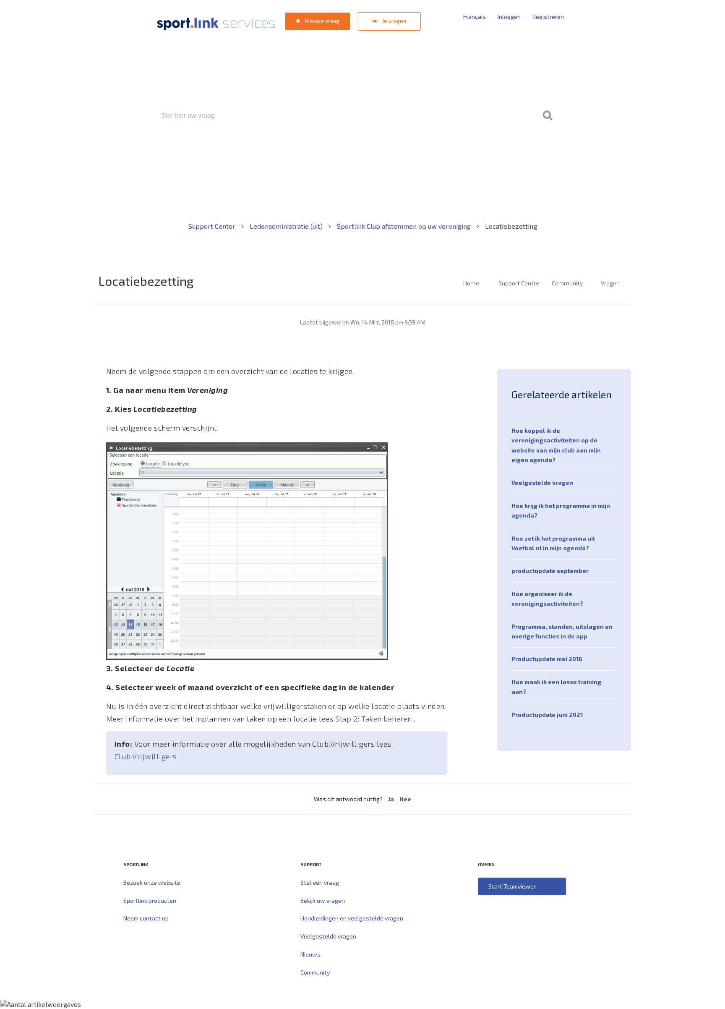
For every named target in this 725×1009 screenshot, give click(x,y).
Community (567, 283)
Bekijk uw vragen (322, 900)
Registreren (548, 16)
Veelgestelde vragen (542, 482)
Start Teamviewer (512, 886)
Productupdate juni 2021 (547, 714)
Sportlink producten (149, 900)
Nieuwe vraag (321, 21)
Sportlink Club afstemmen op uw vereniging (404, 226)
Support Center (212, 226)
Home (471, 283)
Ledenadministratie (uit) (287, 226)
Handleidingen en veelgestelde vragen (351, 918)
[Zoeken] (547, 116)
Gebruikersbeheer (463, 152)
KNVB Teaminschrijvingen (344, 152)
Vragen (610, 283)
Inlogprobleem (409, 152)
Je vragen (393, 21)
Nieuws (310, 954)
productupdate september (550, 570)
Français (474, 16)
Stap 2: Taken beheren (374, 718)
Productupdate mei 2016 (546, 658)
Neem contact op (146, 918)
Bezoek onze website (151, 882)
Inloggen (509, 16)
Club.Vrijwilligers (146, 756)
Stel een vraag (319, 882)
